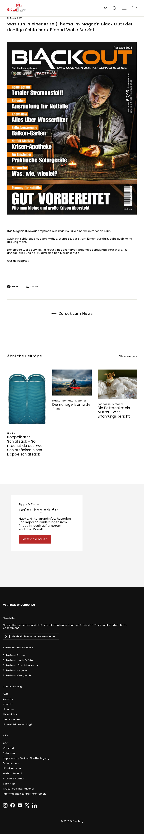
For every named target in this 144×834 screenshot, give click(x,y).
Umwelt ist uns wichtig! (17, 724)
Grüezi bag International (18, 788)
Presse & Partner (14, 778)
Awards (8, 699)
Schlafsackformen (14, 655)
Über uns (8, 709)
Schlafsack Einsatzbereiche (20, 665)
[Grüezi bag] (16, 8)
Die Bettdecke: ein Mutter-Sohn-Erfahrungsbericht (114, 412)
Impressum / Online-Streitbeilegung (26, 758)
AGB (5, 743)
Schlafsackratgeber (15, 670)
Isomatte (68, 400)
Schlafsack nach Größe (18, 660)
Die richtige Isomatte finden (71, 406)
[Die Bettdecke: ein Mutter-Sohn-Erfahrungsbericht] (117, 384)
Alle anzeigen (128, 356)
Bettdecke (104, 404)
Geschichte (10, 714)
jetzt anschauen (35, 539)
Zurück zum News (75, 313)
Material (80, 400)
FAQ (5, 694)
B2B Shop (9, 783)
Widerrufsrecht (12, 773)
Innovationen (11, 719)
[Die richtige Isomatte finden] (72, 383)
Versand (8, 748)
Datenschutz (11, 763)
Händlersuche (12, 768)
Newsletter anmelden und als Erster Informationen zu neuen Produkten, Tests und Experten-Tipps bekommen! (65, 626)
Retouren (9, 753)
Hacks (11, 433)
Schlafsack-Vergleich (17, 675)
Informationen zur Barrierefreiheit (24, 793)
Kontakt (8, 704)
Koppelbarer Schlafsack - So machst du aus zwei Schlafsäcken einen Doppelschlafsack (25, 446)
